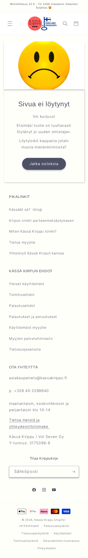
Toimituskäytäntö (25, 540)
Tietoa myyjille (22, 242)
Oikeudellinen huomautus (61, 540)
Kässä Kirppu (43, 520)
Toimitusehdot (22, 295)
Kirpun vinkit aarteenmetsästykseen (41, 220)
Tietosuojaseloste (25, 349)
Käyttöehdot (63, 533)
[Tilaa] (73, 472)
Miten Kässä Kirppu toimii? (33, 231)
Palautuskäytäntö (56, 526)
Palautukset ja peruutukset (33, 317)
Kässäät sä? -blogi (25, 209)
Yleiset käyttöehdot (26, 284)
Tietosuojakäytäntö (35, 533)
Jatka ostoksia (44, 163)
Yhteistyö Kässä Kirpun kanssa (36, 253)
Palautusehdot (22, 306)
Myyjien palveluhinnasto (31, 338)
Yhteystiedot (46, 548)
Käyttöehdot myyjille (27, 327)
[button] (10, 23)
